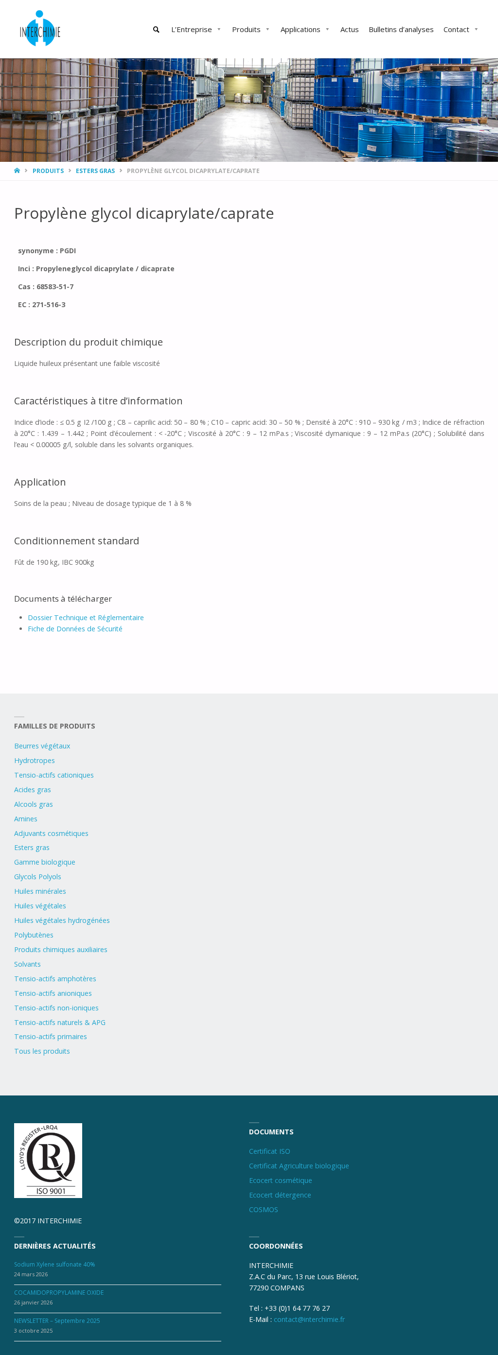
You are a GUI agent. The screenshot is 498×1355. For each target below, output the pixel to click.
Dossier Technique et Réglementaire (86, 617)
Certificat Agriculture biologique (299, 1165)
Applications (300, 29)
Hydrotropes (34, 760)
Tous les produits (42, 1051)
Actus (349, 29)
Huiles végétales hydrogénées (62, 920)
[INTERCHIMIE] (41, 29)
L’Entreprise (191, 29)
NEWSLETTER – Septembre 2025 (57, 1321)
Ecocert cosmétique (280, 1180)
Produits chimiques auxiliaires (60, 949)
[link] (156, 29)
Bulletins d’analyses (401, 29)
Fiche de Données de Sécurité (75, 628)
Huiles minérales (40, 891)
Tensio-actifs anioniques (53, 993)
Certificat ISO (269, 1151)
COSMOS (263, 1209)
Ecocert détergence (280, 1194)
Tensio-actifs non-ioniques (56, 1007)
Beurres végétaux (42, 745)
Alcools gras (33, 804)
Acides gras (32, 789)
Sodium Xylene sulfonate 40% (54, 1264)
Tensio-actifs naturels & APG (60, 1022)
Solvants (27, 964)
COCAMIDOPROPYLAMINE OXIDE (59, 1292)
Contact (456, 29)
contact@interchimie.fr (309, 1319)
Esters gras (95, 171)
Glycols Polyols (37, 876)
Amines (25, 818)
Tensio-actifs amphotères (55, 978)
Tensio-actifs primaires (50, 1036)
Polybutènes (33, 934)
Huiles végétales (40, 905)
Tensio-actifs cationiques (54, 775)
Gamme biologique (44, 862)
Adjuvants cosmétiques (51, 833)
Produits (246, 29)
